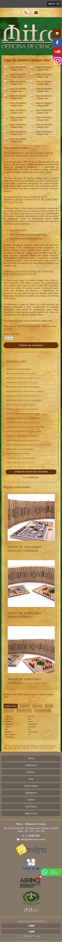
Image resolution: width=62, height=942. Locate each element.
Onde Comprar (31, 786)
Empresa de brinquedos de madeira (23, 418)
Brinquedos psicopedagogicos (21, 405)
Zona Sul (48, 706)
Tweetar (9, 338)
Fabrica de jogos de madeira (20, 449)
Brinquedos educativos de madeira (23, 387)
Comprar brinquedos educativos (22, 409)
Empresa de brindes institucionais (22, 414)
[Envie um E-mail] (36, 12)
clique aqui (35, 326)
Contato (31, 799)
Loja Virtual (31, 806)
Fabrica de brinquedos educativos (23, 440)
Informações (16, 361)
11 (32, 477)
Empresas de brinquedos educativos (23, 432)
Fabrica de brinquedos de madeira (23, 436)
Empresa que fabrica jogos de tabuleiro (25, 427)
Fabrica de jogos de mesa (18, 454)
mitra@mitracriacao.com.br (32, 839)
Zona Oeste (37, 706)
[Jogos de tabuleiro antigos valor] (16, 68)
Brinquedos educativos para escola (23, 396)
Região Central (11, 706)
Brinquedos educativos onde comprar (25, 392)
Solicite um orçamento (31, 345)
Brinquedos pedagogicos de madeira (24, 400)
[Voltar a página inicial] (31, 36)
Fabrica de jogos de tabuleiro (20, 458)
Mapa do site (31, 813)
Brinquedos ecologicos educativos (23, 378)
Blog (31, 779)
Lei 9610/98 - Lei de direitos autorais (42, 748)
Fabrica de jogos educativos (20, 463)
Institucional (31, 765)
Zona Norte (24, 706)
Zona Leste (9, 710)
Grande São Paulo (24, 710)
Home (31, 758)
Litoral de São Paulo (43, 710)
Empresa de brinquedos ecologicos (23, 423)
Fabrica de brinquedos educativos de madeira (28, 445)
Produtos (31, 772)
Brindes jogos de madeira (18, 369)
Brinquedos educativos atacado (22, 383)
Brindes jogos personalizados (21, 374)
